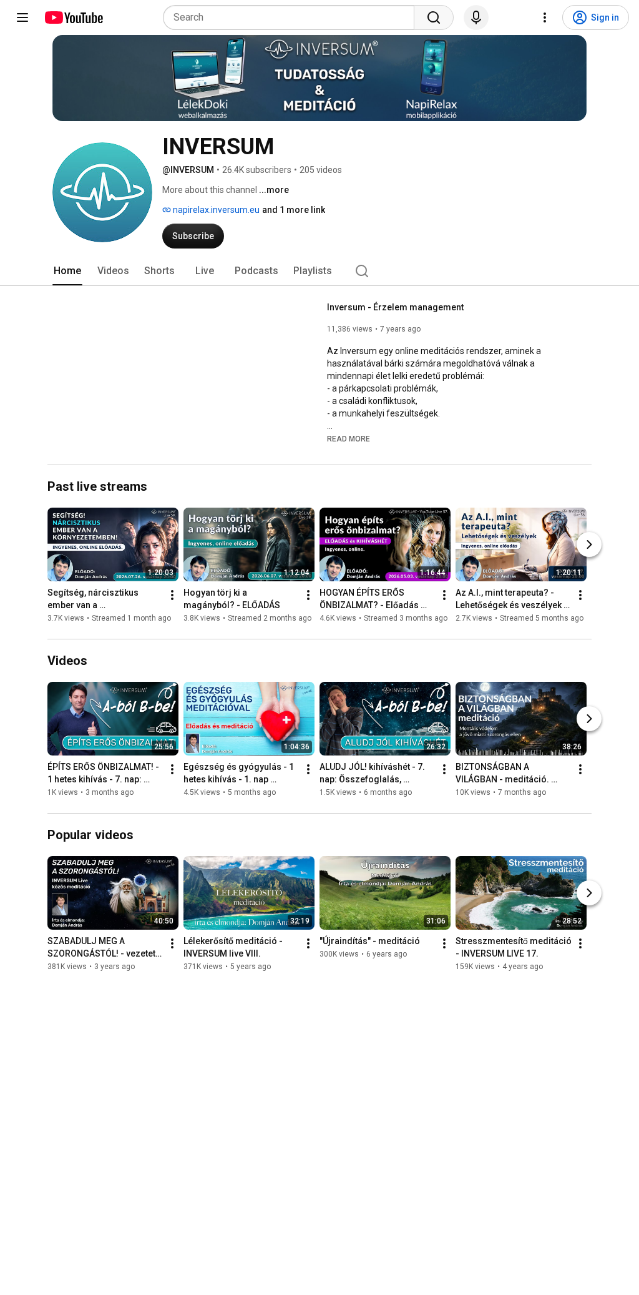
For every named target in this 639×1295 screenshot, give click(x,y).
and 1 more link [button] (293, 210)
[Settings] (544, 17)
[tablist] (319, 271)
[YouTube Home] (73, 17)
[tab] (67, 271)
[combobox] (292, 17)
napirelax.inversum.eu (215, 210)
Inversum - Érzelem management (395, 307)
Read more (348, 439)
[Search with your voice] (476, 17)
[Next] (589, 544)
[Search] (434, 17)
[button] (348, 438)
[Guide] (22, 17)
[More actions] (172, 595)
